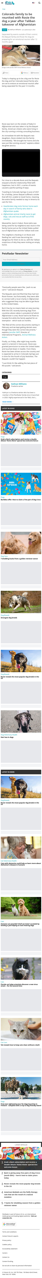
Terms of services (25, 269)
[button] (2, 3)
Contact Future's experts (10, 1236)
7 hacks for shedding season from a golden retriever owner (22, 1204)
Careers (4, 1253)
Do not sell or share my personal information (17, 1266)
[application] (21, 161)
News (4, 30)
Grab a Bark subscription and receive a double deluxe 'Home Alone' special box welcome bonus (20, 1164)
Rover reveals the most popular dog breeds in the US (22, 1185)
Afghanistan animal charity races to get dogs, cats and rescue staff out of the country (19, 216)
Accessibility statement (9, 1249)
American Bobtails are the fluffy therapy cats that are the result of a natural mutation (20, 1194)
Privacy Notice (28, 271)
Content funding (7, 1261)
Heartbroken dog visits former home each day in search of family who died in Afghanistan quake (20, 208)
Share (6, 73)
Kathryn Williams (15, 29)
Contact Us (5, 1257)
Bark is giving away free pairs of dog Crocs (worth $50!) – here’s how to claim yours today (22, 1175)
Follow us (25, 73)
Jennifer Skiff (14, 332)
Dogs (3, 9)
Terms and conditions (9, 1232)
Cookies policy (7, 1244)
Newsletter (36, 73)
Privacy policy (6, 1240)
